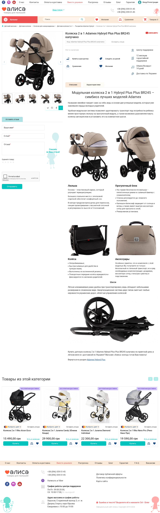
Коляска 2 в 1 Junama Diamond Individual (95, 431)
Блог (118, 2)
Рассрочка (93, 2)
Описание (73, 84)
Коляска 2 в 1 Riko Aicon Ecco (17, 430)
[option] (32, 62)
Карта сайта (102, 481)
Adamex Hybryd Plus (96, 359)
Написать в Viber (55, 480)
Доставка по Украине (146, 73)
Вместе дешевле (75, 2)
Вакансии (150, 463)
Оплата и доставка (53, 2)
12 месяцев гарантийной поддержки (142, 58)
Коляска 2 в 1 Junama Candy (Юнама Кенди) (59, 431)
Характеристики (93, 84)
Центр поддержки (144, 50)
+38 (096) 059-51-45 (126, 9)
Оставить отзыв (12, 119)
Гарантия (130, 2)
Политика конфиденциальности (111, 477)
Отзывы (107, 2)
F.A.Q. (137, 463)
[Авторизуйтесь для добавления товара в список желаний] (37, 443)
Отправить (12, 186)
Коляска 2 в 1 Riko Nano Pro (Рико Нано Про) (136, 431)
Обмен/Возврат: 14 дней (144, 67)
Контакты (34, 2)
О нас (21, 2)
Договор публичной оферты (109, 474)
